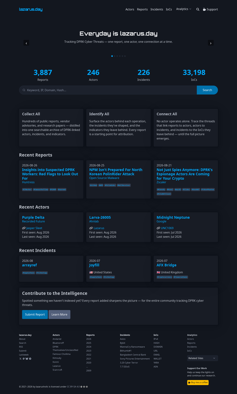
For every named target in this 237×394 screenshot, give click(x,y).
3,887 (43, 72)
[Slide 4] (120, 56)
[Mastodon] (23, 358)
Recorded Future (33, 221)
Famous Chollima (61, 354)
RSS (21, 346)
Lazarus (99, 228)
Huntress (28, 182)
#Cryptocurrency (164, 277)
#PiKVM (53, 189)
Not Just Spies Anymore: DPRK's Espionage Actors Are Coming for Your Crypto (185, 174)
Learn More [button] (59, 314)
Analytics (182, 9)
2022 (88, 354)
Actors (129, 9)
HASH (157, 342)
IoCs (169, 9)
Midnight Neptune (173, 217)
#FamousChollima (41, 189)
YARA (156, 362)
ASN (156, 366)
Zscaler (161, 182)
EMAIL (157, 354)
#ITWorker (27, 189)
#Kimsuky (161, 189)
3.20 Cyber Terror (129, 362)
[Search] (198, 9)
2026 (88, 338)
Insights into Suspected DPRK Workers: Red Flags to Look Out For (50, 174)
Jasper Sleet (34, 228)
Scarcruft (57, 369)
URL (156, 350)
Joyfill (94, 265)
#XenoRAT (195, 189)
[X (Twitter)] (20, 358)
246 (93, 72)
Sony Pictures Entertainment (135, 358)
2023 (88, 350)
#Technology (41, 273)
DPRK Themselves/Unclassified (65, 348)
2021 (88, 358)
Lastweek (24, 354)
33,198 (194, 72)
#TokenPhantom (207, 189)
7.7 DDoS (124, 366)
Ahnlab (94, 221)
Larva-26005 (100, 217)
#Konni (170, 189)
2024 (88, 346)
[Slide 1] (112, 56)
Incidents (157, 9)
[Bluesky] (27, 358)
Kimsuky (57, 357)
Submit (22, 350)
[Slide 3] (117, 56)
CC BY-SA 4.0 (73, 386)
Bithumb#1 (126, 350)
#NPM (101, 185)
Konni (56, 361)
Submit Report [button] (35, 314)
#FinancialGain (180, 277)
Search (22, 342)
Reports (142, 9)
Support (212, 9)
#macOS (178, 189)
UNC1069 (167, 228)
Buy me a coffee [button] (199, 382)
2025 (88, 342)
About (22, 338)
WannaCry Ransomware (132, 346)
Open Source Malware (104, 178)
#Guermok (62, 189)
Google (161, 221)
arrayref (29, 265)
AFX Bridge (167, 265)
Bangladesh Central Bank (133, 354)
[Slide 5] (122, 56)
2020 (88, 362)
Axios (122, 338)
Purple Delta (33, 217)
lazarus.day (25, 334)
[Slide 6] (125, 56)
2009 (88, 370)
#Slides (186, 189)
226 (144, 72)
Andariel (57, 338)
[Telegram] (30, 358)
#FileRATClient (164, 194)
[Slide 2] (114, 56)
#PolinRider (110, 185)
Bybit (122, 342)
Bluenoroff (58, 342)
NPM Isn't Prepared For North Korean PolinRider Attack (115, 172)
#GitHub (93, 185)
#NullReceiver (124, 185)
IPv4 (156, 338)
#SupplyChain (28, 273)
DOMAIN (158, 346)
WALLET (158, 358)
